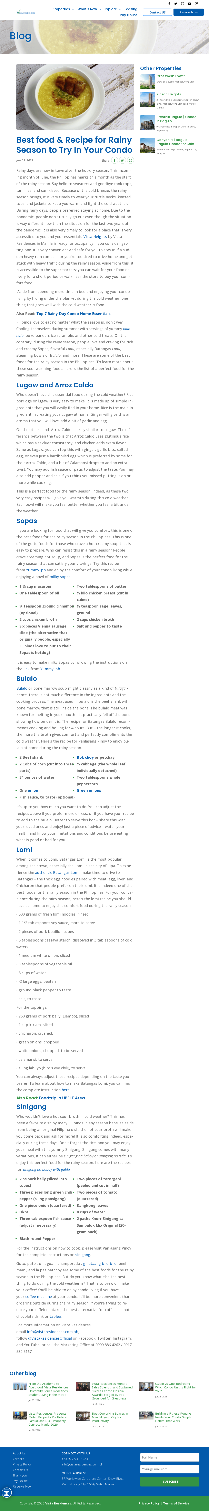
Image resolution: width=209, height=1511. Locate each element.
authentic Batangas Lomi (57, 872)
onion (33, 790)
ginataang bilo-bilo (100, 1263)
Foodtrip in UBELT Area (62, 1098)
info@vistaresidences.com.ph (52, 1331)
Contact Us (20, 1470)
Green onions (89, 790)
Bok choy (85, 757)
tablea (55, 1316)
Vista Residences (58, 1503)
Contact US (157, 12)
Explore (111, 9)
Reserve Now (189, 12)
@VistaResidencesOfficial (49, 1338)
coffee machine (38, 1296)
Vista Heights (95, 236)
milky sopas (60, 576)
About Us (19, 1453)
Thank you (20, 1475)
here (66, 1089)
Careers (18, 1459)
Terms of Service (176, 1503)
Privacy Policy (22, 1464)
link (26, 668)
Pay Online (128, 15)
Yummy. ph (36, 569)
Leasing (131, 9)
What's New (87, 9)
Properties (61, 9)
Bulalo (21, 688)
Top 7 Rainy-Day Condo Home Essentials (73, 313)
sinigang (82, 1254)
